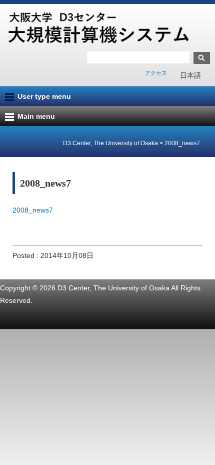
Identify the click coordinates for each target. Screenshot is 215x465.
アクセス (156, 73)
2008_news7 (32, 210)
